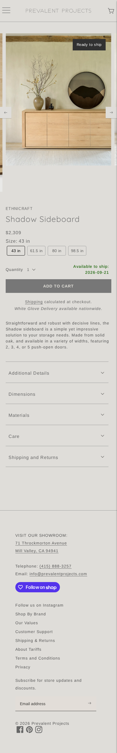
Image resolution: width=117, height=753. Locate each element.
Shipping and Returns (33, 457)
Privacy (22, 667)
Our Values (26, 623)
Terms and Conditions (37, 658)
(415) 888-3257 (55, 566)
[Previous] (5, 112)
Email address (35, 696)
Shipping (34, 301)
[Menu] (6, 11)
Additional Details (29, 373)
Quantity (14, 269)
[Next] (111, 112)
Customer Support (34, 631)
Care (14, 436)
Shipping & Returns (35, 640)
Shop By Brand (30, 614)
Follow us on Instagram (39, 605)
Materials (19, 415)
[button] (16, 251)
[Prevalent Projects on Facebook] (20, 731)
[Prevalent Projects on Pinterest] (29, 731)
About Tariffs (28, 649)
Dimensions (22, 394)
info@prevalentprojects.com (58, 574)
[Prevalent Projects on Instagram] (38, 731)
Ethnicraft (19, 209)
